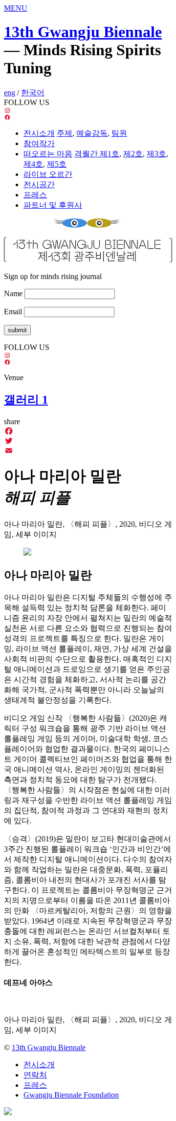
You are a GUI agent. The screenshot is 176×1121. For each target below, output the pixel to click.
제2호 (133, 154)
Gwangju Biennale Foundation (71, 1095)
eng (9, 92)
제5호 (56, 164)
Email (13, 311)
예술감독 (92, 133)
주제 (64, 133)
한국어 (32, 92)
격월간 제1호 (96, 154)
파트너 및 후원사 (52, 205)
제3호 (156, 154)
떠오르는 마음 (47, 154)
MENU (15, 8)
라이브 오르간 (47, 174)
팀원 (119, 133)
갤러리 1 (26, 399)
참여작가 (39, 143)
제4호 (33, 164)
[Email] (88, 450)
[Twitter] (88, 441)
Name (13, 293)
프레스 (35, 195)
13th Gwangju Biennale (83, 32)
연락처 (35, 1075)
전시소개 (39, 133)
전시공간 (39, 184)
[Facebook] (88, 431)
